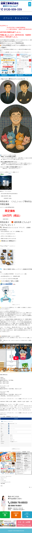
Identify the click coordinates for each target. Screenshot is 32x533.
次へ (30, 487)
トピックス (3, 480)
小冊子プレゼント (27, 514)
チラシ (2, 479)
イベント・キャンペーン (6, 476)
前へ (2, 485)
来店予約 (4, 513)
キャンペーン (4, 477)
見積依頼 (16, 513)
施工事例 (3, 483)
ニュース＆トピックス (5, 482)
